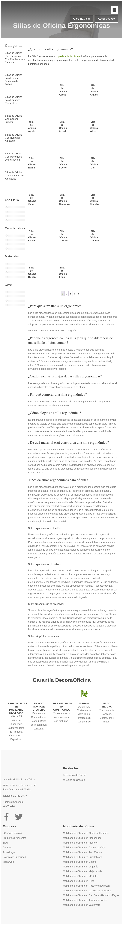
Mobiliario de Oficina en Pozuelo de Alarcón (86, 885)
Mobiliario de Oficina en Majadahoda (82, 871)
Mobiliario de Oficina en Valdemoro (81, 905)
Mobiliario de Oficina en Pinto (78, 881)
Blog (5, 842)
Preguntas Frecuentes (14, 838)
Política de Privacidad (14, 857)
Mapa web (8, 862)
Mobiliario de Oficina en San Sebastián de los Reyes (91, 895)
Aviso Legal (9, 852)
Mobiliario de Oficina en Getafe (79, 862)
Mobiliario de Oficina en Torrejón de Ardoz (85, 900)
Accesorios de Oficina (74, 775)
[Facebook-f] (6, 817)
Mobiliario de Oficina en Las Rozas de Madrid (87, 890)
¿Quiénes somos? (12, 833)
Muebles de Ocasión (74, 780)
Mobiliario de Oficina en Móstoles (80, 876)
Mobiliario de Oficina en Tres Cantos (82, 852)
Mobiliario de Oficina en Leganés (80, 866)
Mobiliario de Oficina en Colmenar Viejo (84, 847)
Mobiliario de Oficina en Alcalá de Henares (85, 833)
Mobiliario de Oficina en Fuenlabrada (82, 857)
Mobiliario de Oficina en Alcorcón (80, 842)
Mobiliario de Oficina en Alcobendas (82, 838)
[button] (114, 10)
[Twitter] (18, 817)
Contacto (7, 847)
